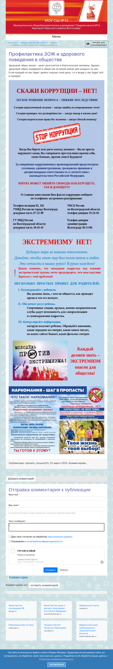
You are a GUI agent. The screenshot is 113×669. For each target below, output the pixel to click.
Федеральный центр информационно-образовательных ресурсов (88, 629)
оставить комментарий (44, 585)
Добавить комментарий (21, 478)
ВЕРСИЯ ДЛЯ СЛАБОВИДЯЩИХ (98, 44)
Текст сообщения (17, 521)
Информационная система (21, 625)
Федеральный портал (89, 605)
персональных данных (60, 536)
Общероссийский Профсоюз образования (55, 626)
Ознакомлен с (36, 541)
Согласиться (56, 665)
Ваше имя (14, 495)
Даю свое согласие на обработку (41, 536)
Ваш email (14, 505)
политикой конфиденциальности (44, 541)
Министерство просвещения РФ (16, 606)
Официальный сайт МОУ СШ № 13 (34, 43)
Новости (54, 43)
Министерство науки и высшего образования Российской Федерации (55, 608)
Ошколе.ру (12, 43)
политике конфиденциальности (57, 659)
